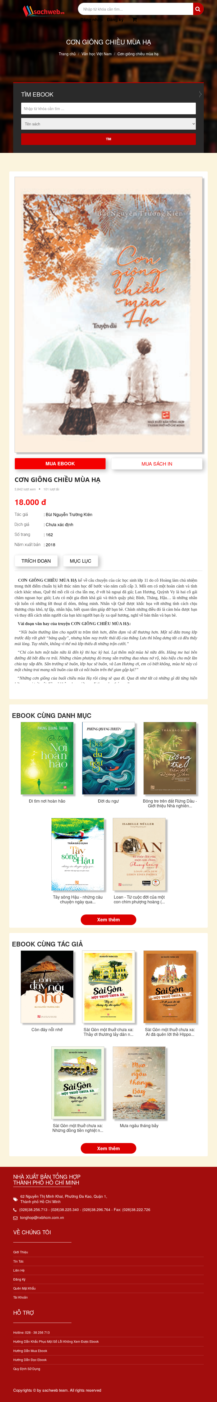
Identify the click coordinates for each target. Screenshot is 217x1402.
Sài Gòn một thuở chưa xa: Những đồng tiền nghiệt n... (77, 1127)
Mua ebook (60, 463)
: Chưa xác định (58, 524)
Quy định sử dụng (26, 1368)
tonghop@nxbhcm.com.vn (42, 1217)
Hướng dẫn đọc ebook (30, 1359)
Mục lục (80, 560)
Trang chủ (67, 53)
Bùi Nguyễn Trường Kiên (69, 514)
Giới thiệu (20, 1252)
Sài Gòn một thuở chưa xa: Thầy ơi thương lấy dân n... (108, 1031)
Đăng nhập (91, 19)
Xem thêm (108, 919)
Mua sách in (157, 463)
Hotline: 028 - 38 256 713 (31, 1332)
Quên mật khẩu (24, 1288)
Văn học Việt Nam (97, 53)
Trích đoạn (36, 560)
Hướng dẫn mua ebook (30, 1350)
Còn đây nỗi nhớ (46, 1029)
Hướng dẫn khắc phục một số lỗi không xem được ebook (56, 1341)
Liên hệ (19, 1270)
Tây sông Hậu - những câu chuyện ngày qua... (78, 899)
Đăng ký (115, 19)
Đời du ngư (108, 801)
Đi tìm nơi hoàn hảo (47, 801)
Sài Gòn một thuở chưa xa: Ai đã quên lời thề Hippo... (170, 1031)
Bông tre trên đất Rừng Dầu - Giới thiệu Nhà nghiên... (170, 803)
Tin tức (18, 1261)
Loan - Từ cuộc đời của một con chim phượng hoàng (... (139, 899)
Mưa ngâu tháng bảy (139, 1125)
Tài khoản (20, 1297)
